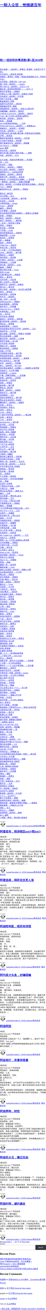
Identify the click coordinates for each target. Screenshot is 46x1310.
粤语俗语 (37, 872)
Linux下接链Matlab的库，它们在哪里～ (16, 1261)
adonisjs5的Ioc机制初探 (9, 1266)
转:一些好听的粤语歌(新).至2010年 (21, 60)
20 (16, 1242)
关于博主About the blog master (19, 1288)
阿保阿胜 (5, 1026)
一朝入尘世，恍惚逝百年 (21, 5)
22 (20, 1242)
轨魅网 (3, 1280)
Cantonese (30, 826)
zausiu (2, 1299)
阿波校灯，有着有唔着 (14, 1060)
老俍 (2, 1288)
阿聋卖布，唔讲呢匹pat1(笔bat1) (20, 831)
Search (2, 1244)
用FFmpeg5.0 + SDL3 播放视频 (12, 1264)
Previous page (5, 1242)
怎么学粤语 (12, 1299)
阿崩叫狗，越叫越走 (12, 1203)
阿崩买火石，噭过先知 (14, 1157)
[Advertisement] (23, 33)
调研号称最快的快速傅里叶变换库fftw (15, 1259)
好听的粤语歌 (39, 826)
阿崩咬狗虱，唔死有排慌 (15, 926)
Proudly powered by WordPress (33, 1309)
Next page (25, 1242)
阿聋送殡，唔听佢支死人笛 (17, 880)
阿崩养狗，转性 (10, 1111)
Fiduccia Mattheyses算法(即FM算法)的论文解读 (19, 1269)
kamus (8, 826)
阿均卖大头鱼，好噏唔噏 (15, 975)
